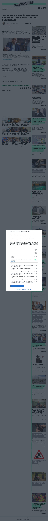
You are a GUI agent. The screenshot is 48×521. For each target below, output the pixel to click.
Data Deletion (19, 289)
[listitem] (24, 247)
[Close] (40, 232)
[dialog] (24, 260)
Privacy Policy (29, 289)
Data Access (24, 289)
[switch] (35, 250)
